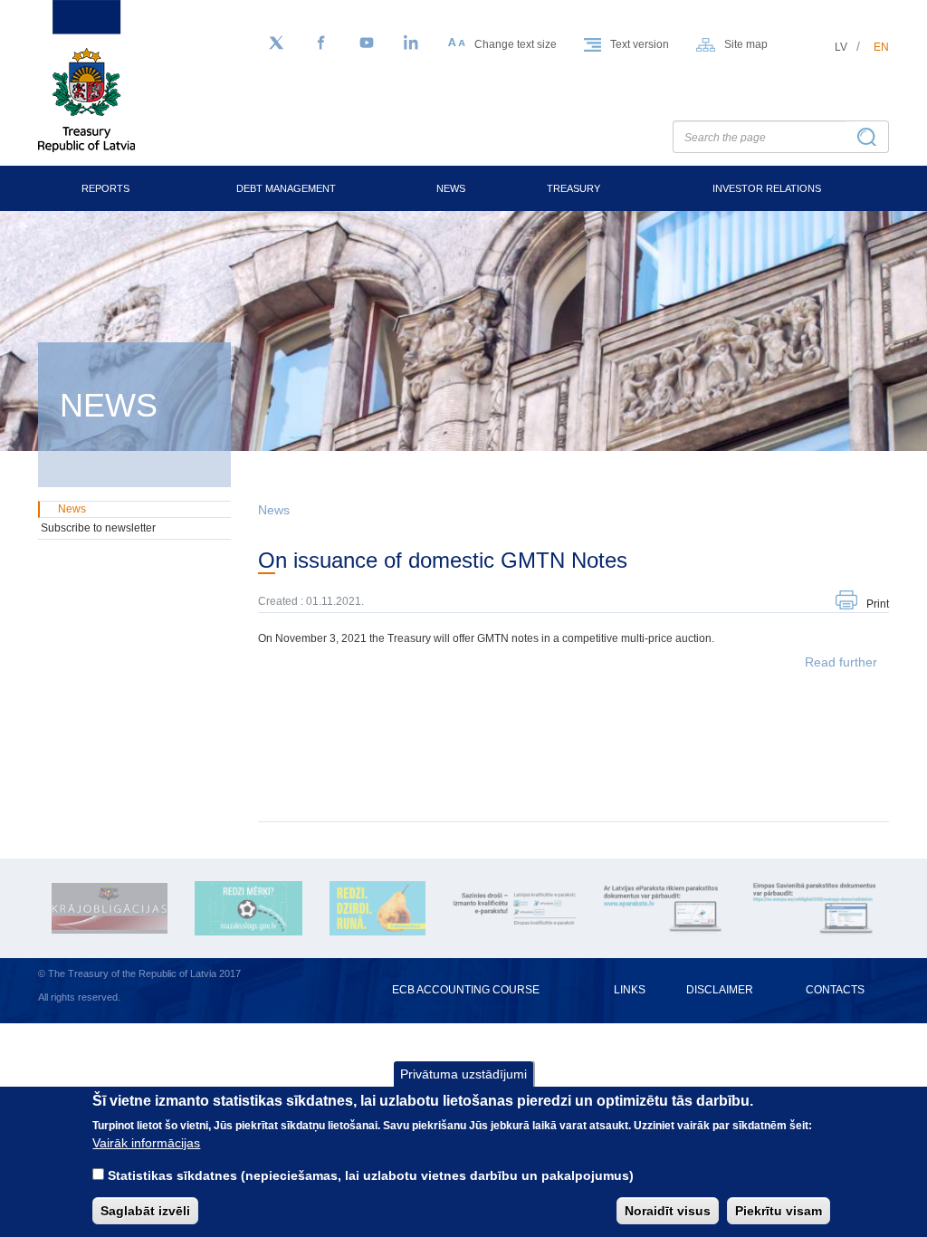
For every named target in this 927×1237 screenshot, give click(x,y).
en (881, 47)
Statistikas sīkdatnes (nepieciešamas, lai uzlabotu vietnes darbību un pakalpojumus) (371, 1175)
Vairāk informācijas (146, 1143)
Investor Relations (766, 188)
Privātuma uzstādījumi (463, 1074)
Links (629, 989)
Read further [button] (841, 662)
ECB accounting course (466, 989)
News (450, 188)
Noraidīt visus (668, 1210)
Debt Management (286, 188)
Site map (746, 44)
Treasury (573, 188)
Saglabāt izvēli (145, 1210)
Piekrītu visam (778, 1210)
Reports (105, 188)
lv (841, 47)
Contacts (835, 989)
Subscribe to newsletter (98, 528)
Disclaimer (719, 989)
